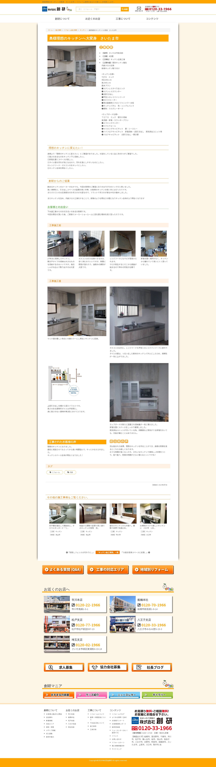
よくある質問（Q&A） (120, 717)
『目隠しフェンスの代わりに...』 (81, 552)
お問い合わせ (116, 739)
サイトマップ (116, 749)
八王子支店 (144, 620)
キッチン (58, 531)
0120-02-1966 (88, 644)
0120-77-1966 (88, 624)
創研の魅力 (50, 737)
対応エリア (50, 724)
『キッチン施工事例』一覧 (107, 552)
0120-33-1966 (154, 624)
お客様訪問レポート (119, 724)
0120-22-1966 (88, 604)
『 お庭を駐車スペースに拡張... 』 (134, 552)
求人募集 (49, 733)
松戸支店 (77, 620)
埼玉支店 (77, 639)
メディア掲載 (50, 730)
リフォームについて (97, 714)
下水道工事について (97, 723)
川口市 (148, 534)
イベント (115, 736)
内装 (71, 472)
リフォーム (56, 472)
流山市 (57, 534)
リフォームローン (118, 742)
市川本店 (77, 600)
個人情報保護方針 (118, 746)
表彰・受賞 (50, 727)
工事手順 (93, 729)
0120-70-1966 (154, 604)
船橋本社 (142, 600)
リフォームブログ (118, 714)
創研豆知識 (116, 727)
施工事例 (93, 726)
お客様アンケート (118, 720)
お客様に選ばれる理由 (54, 714)
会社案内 (49, 717)
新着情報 (49, 720)
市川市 (118, 534)
